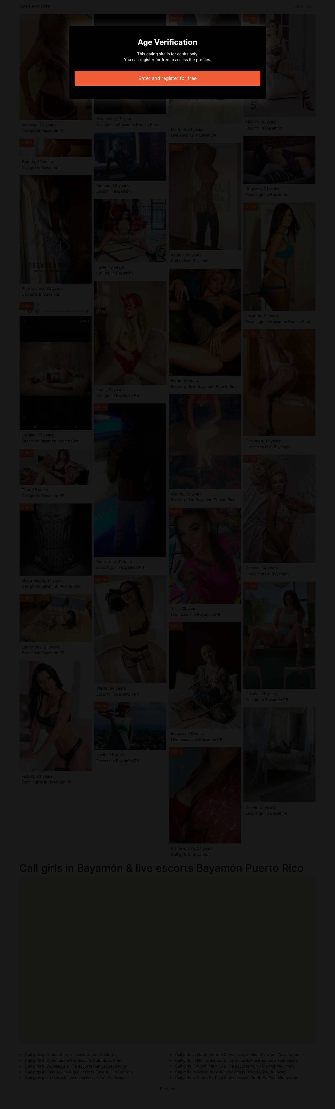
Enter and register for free (167, 78)
